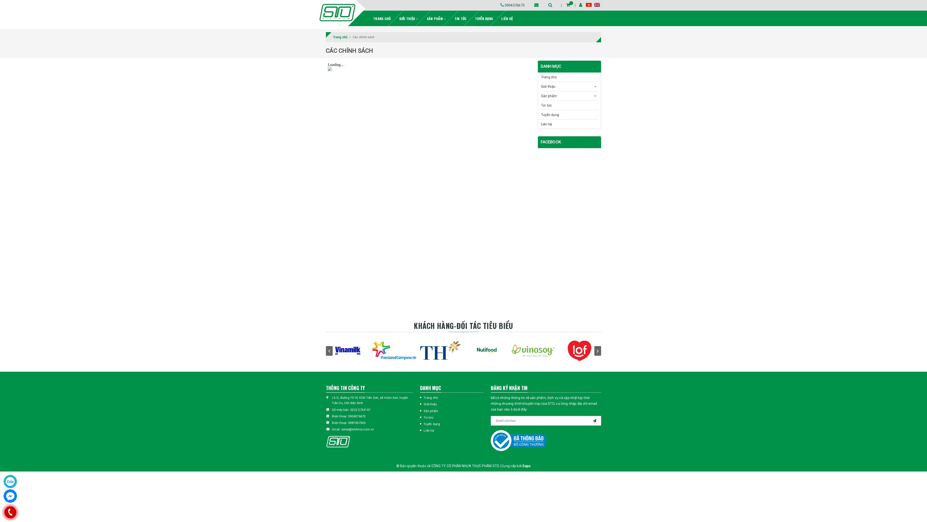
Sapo (526, 466)
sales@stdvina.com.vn (357, 429)
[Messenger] (10, 496)
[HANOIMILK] (406, 351)
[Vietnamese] (589, 5)
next (597, 351)
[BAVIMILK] (359, 351)
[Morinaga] (498, 351)
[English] (597, 5)
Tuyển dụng (484, 18)
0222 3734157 (360, 410)
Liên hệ (507, 18)
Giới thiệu (407, 18)
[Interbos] (452, 351)
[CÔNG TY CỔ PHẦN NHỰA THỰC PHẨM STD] (337, 13)
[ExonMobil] (591, 351)
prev (329, 351)
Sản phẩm (435, 18)
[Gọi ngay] (10, 512)
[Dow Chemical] (544, 351)
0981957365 (357, 423)
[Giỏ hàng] (568, 4)
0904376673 (514, 5)
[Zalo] (10, 481)
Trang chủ (382, 18)
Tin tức (461, 18)
